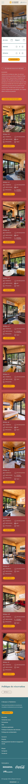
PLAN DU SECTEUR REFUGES (11, 99)
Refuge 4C (6, 566)
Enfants (5, 53)
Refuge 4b (6, 422)
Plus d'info (10, 146)
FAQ (3, 724)
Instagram (4, 751)
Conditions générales (7, 727)
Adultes (5, 46)
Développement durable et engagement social (12, 742)
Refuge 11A (6, 182)
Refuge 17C (6, 326)
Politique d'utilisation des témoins (11, 729)
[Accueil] (14, 2)
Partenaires (5, 722)
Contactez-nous (6, 719)
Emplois (4, 739)
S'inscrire (7, 712)
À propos (4, 736)
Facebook (4, 753)
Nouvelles (4, 717)
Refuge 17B (6, 614)
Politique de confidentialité (9, 732)
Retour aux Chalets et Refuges (14, 68)
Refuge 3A (6, 470)
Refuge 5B (6, 662)
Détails (6, 692)
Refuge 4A (6, 230)
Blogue (3, 748)
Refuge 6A (6, 374)
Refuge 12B (6, 278)
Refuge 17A (6, 518)
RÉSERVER (13, 782)
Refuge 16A (6, 134)
